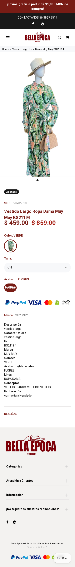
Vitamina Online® (38, 547)
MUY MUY (21, 315)
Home (5, 49)
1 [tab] (37, 180)
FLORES (10, 287)
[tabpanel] (37, 117)
